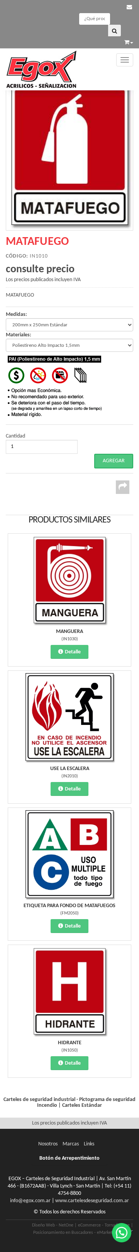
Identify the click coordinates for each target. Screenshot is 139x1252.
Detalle (73, 652)
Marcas (71, 1144)
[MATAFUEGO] (69, 155)
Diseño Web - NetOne (52, 1225)
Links (89, 1144)
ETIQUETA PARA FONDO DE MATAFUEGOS (69, 906)
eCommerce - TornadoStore (104, 1225)
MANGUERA (69, 631)
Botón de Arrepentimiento (69, 1158)
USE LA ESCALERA (69, 769)
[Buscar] (114, 30)
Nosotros (48, 1144)
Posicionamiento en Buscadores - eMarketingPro (79, 1232)
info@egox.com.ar (30, 1201)
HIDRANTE (69, 1043)
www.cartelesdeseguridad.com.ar (92, 1201)
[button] (129, 7)
